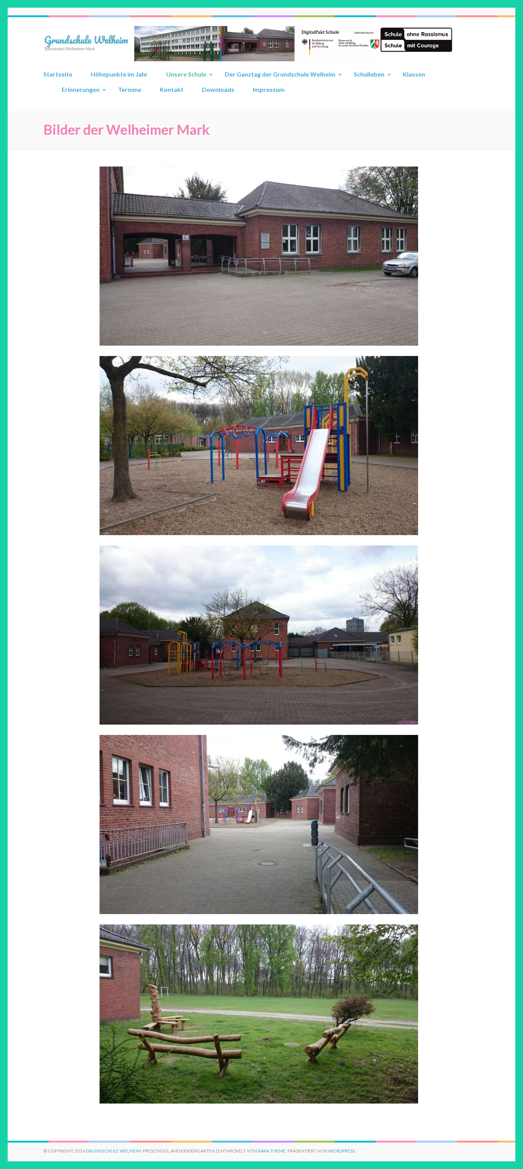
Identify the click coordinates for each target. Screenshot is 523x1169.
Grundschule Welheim (113, 1151)
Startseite (57, 74)
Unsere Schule (186, 74)
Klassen (414, 74)
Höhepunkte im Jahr (119, 74)
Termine (129, 89)
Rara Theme (272, 1151)
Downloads (218, 89)
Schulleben (369, 74)
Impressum (268, 89)
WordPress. (342, 1151)
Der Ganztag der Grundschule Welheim (280, 74)
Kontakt (171, 89)
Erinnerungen (81, 89)
